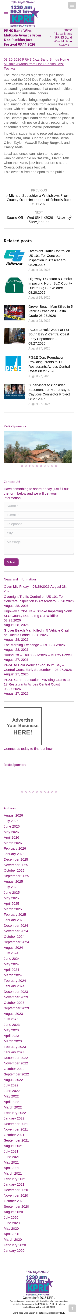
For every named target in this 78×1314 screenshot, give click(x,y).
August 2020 (13, 1212)
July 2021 (11, 1152)
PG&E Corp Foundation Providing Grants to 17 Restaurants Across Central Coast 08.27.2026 (49, 364)
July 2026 (11, 821)
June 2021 (12, 1157)
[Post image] (14, 257)
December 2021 (16, 1124)
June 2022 (12, 1091)
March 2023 (13, 1042)
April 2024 (11, 970)
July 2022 (11, 1086)
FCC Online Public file (48, 1305)
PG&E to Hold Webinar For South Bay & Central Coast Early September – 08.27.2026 (48, 336)
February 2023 (15, 1047)
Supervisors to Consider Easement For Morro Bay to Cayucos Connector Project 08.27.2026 (49, 392)
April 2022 (11, 1102)
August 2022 (13, 1080)
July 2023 (11, 1020)
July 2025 (11, 887)
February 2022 (15, 1113)
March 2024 (13, 976)
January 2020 (14, 1251)
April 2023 (11, 1036)
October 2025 (14, 871)
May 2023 (11, 1031)
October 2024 (14, 937)
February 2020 (15, 1246)
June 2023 (12, 1025)
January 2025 (14, 921)
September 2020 (16, 1207)
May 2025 (11, 899)
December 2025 (16, 860)
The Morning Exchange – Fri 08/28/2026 (34, 644)
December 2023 (16, 992)
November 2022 (16, 1064)
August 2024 (13, 948)
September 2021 (16, 1141)
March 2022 (13, 1108)
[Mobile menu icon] (72, 5)
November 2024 (16, 932)
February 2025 (15, 915)
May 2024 (11, 965)
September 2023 (16, 1009)
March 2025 (13, 910)
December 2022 (16, 1058)
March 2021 (13, 1174)
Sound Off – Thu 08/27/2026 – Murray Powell (38, 654)
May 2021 (11, 1163)
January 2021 (14, 1185)
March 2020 (13, 1240)
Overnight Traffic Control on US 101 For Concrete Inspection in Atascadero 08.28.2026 (49, 258)
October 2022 (14, 1069)
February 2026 (15, 849)
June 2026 (12, 827)
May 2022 (11, 1097)
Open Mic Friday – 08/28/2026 (27, 586)
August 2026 (13, 816)
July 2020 (11, 1218)
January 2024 (14, 987)
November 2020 (16, 1196)
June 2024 (12, 959)
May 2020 (11, 1229)
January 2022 (14, 1119)
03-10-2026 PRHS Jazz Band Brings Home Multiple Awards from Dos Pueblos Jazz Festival (36, 64)
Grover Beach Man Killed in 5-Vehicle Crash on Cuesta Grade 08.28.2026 (51, 311)
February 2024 (15, 981)
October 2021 (14, 1135)
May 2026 (11, 832)
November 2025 (16, 865)
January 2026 (14, 854)
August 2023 (13, 1014)
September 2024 (16, 943)
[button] (22, 465)
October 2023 (14, 1003)
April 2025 (11, 904)
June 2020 (12, 1223)
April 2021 (11, 1168)
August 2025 (13, 882)
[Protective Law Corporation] (30, 449)
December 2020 (16, 1190)
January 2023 (14, 1053)
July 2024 (11, 954)
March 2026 (13, 843)
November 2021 (16, 1130)
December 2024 (16, 926)
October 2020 (14, 1201)
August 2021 (13, 1146)
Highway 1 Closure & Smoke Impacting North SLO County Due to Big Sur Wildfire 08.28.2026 (50, 285)
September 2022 (16, 1075)
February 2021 (15, 1179)
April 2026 (11, 838)
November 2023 (16, 998)
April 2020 (11, 1235)
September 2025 (16, 876)
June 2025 (12, 893)
